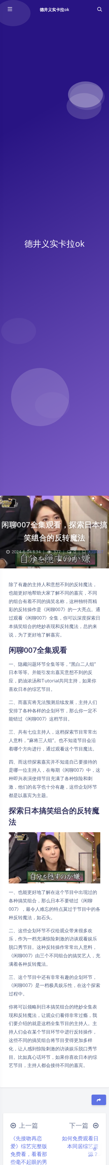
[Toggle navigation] (99, 9)
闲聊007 (95, 551)
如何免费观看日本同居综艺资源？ (80, 1146)
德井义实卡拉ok (54, 9)
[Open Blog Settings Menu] (95, 1149)
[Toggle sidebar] (9, 9)
